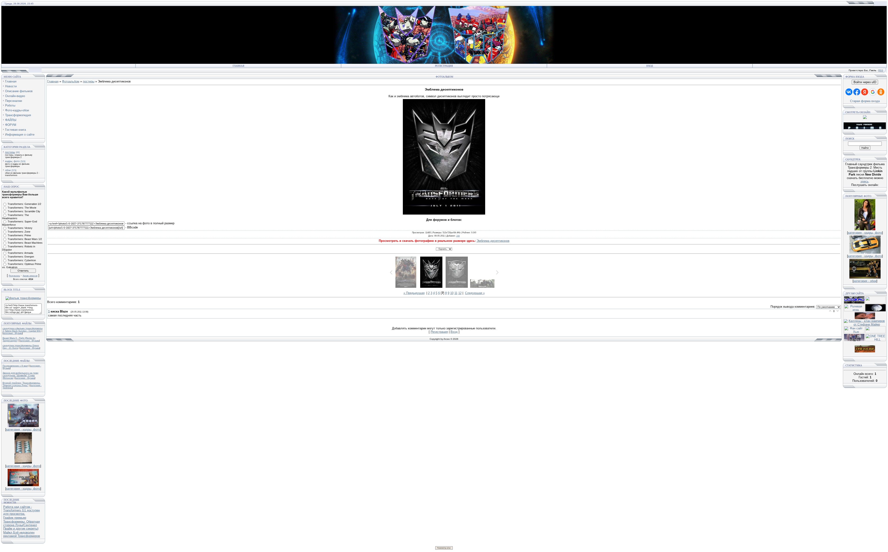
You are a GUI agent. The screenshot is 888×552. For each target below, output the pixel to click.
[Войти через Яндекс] (864, 91)
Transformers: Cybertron (22, 260)
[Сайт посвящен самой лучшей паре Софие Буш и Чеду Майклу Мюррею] (865, 318)
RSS (880, 70)
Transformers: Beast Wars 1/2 (25, 239)
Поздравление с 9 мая (15, 365)
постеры (10, 152)
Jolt (458, 236)
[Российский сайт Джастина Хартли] (875, 302)
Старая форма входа (865, 101)
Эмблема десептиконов (493, 241)
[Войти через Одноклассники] (880, 91)
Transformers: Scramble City (24, 211)
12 (460, 293)
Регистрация (444, 65)
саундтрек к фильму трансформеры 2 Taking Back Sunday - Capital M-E (23, 329)
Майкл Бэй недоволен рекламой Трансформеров (21, 534)
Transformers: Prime (19, 235)
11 (455, 293)
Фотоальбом (70, 81)
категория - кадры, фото (23, 429)
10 (451, 293)
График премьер (14, 517)
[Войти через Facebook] (856, 91)
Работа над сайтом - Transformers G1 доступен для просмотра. (21, 510)
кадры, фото (12, 161)
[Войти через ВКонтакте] (848, 91)
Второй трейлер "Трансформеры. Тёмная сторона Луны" (21, 384)
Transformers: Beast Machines (25, 242)
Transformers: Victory (20, 228)
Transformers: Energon (21, 256)
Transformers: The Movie (22, 207)
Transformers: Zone (19, 231)
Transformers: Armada (20, 253)
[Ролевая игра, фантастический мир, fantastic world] (854, 310)
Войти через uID (865, 82)
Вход (649, 65)
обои (8, 170)
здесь (864, 181)
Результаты (14, 276)
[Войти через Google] (872, 92)
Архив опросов (30, 276)
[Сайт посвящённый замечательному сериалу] (875, 310)
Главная (238, 65)
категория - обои (865, 281)
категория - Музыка (12, 333)
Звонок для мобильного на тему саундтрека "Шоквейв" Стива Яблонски (20, 375)
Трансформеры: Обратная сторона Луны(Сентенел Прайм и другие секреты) (21, 525)
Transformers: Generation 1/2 (24, 204)
